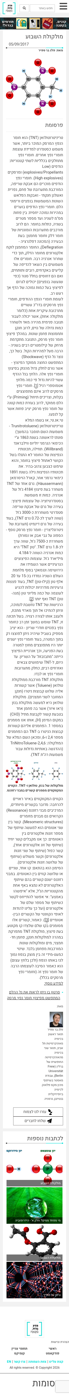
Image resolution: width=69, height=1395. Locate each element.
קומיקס (19, 1353)
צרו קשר (19, 1361)
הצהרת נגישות (60, 1342)
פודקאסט (52, 1353)
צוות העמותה (37, 1361)
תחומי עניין (19, 1348)
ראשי (52, 1348)
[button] (24, 8)
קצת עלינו (56, 1361)
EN (9, 1361)
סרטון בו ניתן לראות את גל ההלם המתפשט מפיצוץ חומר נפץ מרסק (33, 995)
